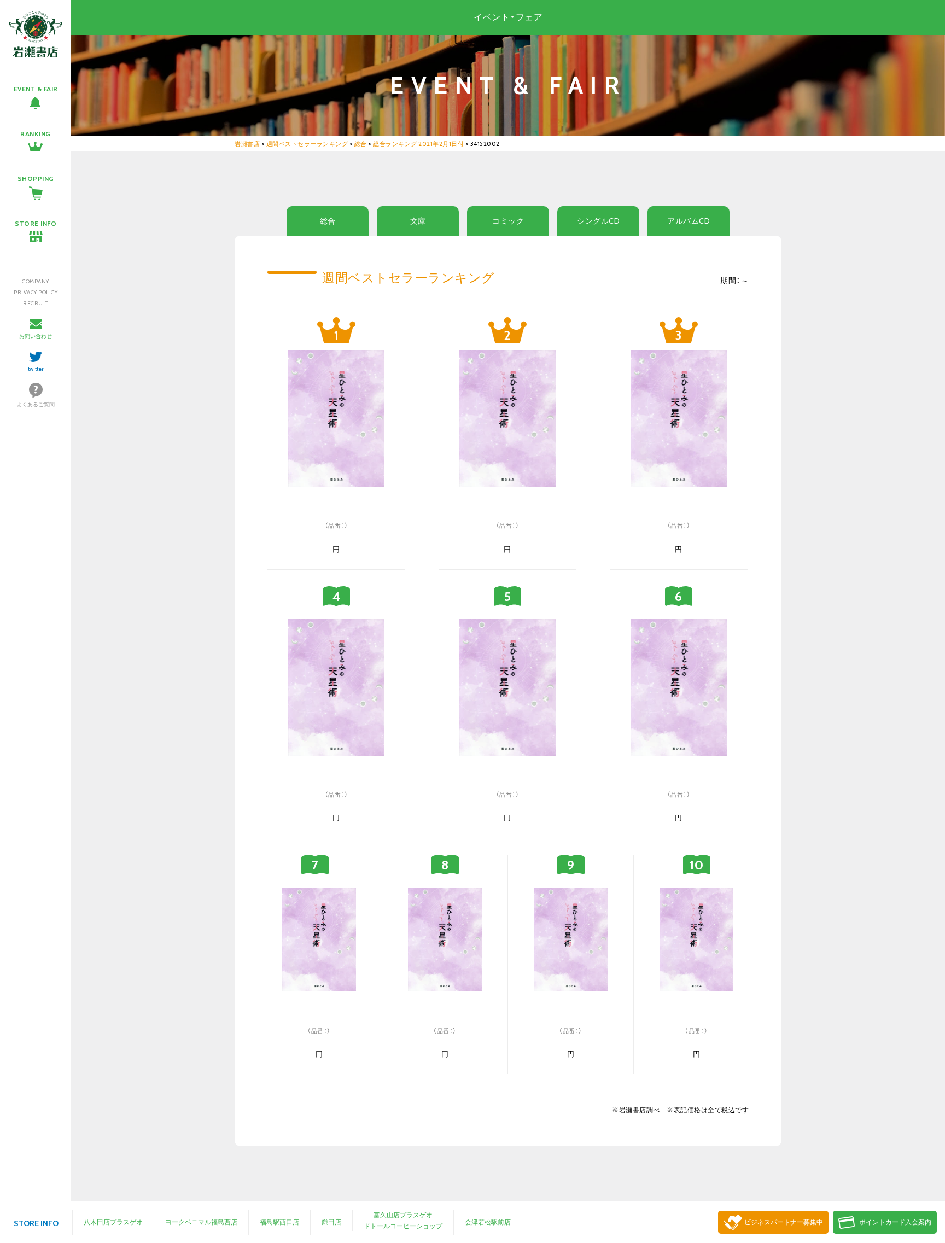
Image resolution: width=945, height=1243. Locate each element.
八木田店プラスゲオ (113, 1222)
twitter (36, 368)
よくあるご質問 (35, 404)
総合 (328, 221)
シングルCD (598, 221)
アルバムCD (688, 221)
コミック (508, 221)
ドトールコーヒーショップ (403, 1226)
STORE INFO (35, 223)
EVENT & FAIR (36, 89)
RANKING (35, 134)
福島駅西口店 (279, 1222)
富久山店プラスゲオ (403, 1215)
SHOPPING (36, 178)
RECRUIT (35, 303)
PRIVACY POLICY (35, 292)
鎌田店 (331, 1222)
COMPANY (35, 281)
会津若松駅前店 (488, 1222)
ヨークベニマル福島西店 (201, 1222)
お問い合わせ (35, 336)
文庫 (418, 221)
